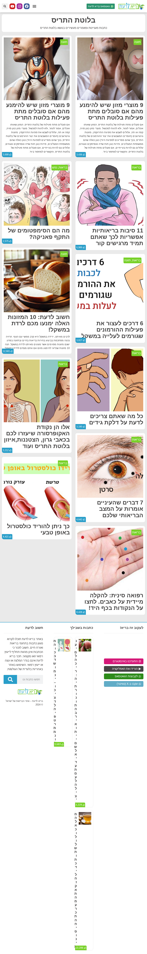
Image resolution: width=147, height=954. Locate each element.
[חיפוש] (10, 679)
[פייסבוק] (27, 6)
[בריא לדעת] (131, 6)
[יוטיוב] (12, 6)
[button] (34, 6)
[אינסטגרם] (19, 6)
